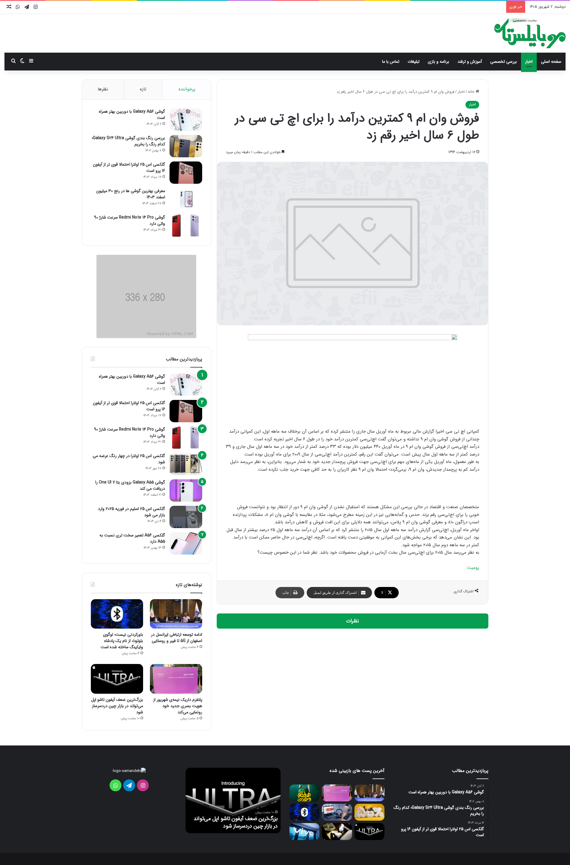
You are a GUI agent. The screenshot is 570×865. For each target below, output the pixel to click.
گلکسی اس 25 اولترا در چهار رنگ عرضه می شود (129, 459)
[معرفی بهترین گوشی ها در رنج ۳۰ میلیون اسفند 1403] (186, 199)
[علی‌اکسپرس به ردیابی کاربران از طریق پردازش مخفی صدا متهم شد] (337, 812)
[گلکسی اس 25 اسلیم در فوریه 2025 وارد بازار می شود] (186, 517)
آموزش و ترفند (469, 61)
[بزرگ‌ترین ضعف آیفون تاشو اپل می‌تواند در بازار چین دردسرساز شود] (117, 678)
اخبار (529, 61)
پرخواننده (186, 89)
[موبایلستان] (530, 33)
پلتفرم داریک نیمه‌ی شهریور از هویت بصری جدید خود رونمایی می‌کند (177, 705)
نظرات (352, 621)
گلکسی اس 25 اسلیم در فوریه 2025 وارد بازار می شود (131, 512)
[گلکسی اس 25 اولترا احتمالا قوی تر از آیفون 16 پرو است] (186, 172)
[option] (233, 800)
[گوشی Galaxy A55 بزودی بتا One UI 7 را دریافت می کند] (186, 490)
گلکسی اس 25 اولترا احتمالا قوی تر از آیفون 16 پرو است (129, 167)
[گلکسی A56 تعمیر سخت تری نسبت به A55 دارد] (186, 543)
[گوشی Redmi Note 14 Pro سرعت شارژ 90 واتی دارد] (186, 225)
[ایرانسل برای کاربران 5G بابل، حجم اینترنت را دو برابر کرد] (369, 812)
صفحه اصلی (551, 61)
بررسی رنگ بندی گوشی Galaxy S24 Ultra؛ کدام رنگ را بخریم (128, 141)
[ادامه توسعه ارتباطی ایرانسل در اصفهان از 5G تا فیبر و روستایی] (176, 614)
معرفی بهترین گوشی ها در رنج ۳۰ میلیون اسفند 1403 (130, 194)
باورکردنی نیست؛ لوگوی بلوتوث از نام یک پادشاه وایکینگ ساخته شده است (122, 640)
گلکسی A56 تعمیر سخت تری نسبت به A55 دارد (132, 538)
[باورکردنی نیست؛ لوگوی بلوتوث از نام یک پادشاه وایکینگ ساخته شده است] (117, 614)
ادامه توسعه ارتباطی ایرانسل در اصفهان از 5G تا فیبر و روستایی (176, 637)
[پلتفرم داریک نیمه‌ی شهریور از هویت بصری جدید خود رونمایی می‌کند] (176, 678)
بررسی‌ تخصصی (503, 61)
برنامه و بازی (438, 61)
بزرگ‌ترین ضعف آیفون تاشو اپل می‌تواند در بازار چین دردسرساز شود (117, 705)
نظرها (103, 89)
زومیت (473, 567)
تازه (143, 89)
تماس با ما (390, 61)
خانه (472, 92)
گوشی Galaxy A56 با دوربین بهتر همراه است (132, 114)
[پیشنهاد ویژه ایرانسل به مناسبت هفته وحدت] (304, 792)
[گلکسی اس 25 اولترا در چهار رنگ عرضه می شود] (186, 464)
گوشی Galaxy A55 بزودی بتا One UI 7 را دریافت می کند (130, 485)
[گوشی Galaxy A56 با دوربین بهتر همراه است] (186, 120)
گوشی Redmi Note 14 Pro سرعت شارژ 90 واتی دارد (129, 220)
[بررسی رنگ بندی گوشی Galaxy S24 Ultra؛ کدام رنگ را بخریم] (186, 146)
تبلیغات (413, 61)
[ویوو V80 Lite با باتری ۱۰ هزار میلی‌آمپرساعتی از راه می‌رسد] (304, 831)
